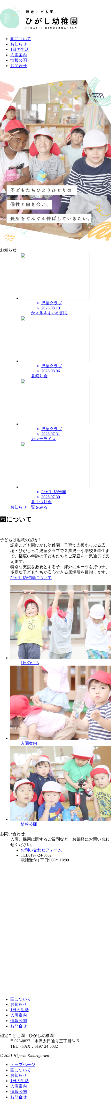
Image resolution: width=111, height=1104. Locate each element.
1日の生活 (19, 49)
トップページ (22, 1064)
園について (20, 38)
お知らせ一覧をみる (28, 507)
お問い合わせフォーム (41, 850)
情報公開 (18, 60)
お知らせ (18, 44)
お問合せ (18, 65)
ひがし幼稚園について (31, 577)
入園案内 (18, 55)
